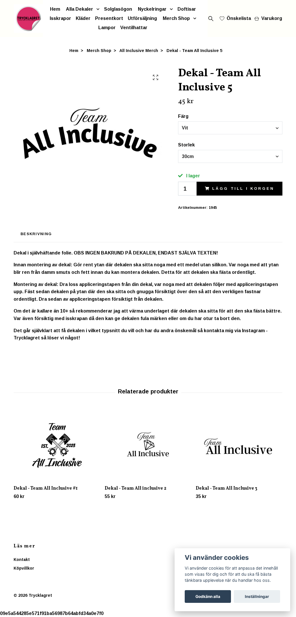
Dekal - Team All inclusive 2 (135, 488)
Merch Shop (176, 18)
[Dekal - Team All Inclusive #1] (57, 445)
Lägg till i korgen (243, 188)
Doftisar (186, 9)
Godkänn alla (207, 596)
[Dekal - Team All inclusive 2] (148, 445)
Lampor (107, 27)
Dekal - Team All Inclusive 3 (226, 488)
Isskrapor (60, 18)
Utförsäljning (142, 18)
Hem (55, 9)
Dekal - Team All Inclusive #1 (45, 488)
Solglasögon (118, 9)
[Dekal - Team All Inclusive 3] (239, 445)
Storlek (186, 144)
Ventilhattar (133, 27)
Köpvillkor (24, 568)
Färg (183, 116)
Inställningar (257, 596)
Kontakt (22, 559)
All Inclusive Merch (138, 50)
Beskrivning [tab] (36, 234)
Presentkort (109, 18)
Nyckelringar (152, 9)
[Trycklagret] (28, 18)
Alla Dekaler (79, 9)
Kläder (83, 18)
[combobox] (230, 127)
